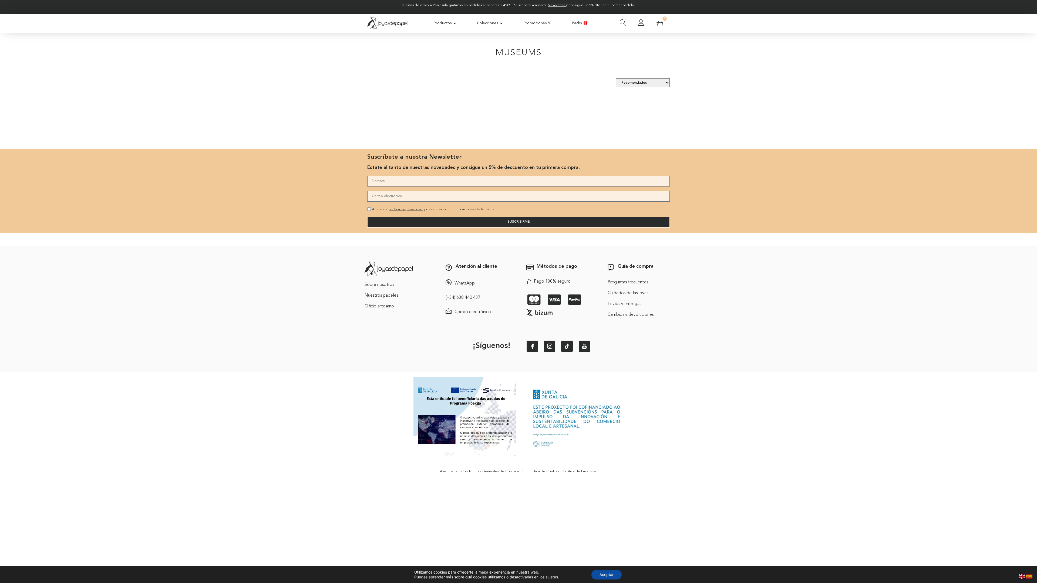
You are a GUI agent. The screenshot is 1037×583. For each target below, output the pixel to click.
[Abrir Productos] (455, 23)
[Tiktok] (567, 346)
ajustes (552, 577)
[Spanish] (1029, 575)
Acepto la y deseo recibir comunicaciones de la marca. (434, 209)
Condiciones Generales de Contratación (493, 471)
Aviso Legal (449, 471)
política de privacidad (406, 209)
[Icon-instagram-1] (549, 346)
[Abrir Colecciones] (501, 23)
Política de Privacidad (580, 471)
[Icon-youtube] (584, 346)
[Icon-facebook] (532, 346)
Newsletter (556, 5)
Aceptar (607, 574)
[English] (1022, 575)
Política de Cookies (543, 471)
